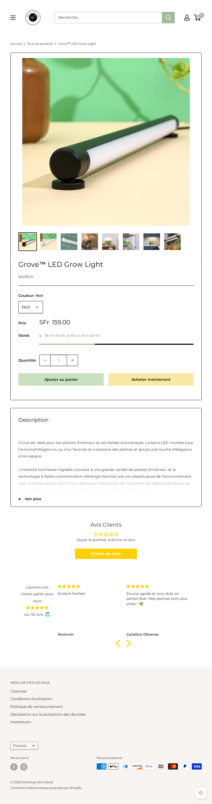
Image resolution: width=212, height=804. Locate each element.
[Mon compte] (187, 17)
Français (19, 746)
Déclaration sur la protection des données (48, 714)
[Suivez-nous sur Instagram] (23, 767)
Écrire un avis (106, 553)
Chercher (18, 691)
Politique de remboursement (36, 706)
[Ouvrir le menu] (13, 18)
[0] (197, 18)
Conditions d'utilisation (31, 699)
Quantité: (27, 360)
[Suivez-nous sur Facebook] (14, 767)
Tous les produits (40, 44)
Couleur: (30, 295)
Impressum (20, 722)
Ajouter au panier (61, 379)
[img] (37, 607)
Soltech (25, 277)
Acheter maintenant (151, 379)
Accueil (16, 44)
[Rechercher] (168, 17)
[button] (119, 643)
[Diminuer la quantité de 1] (45, 360)
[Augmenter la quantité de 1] (72, 360)
